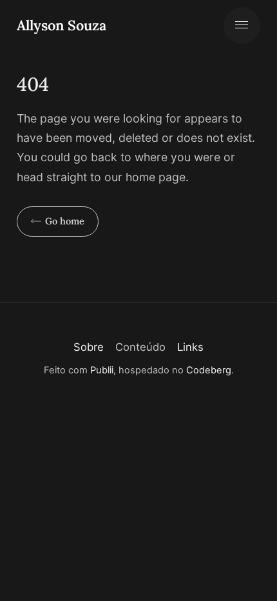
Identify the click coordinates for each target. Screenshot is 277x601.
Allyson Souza (61, 25)
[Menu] (242, 25)
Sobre (88, 346)
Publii (101, 370)
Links (190, 346)
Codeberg (208, 370)
